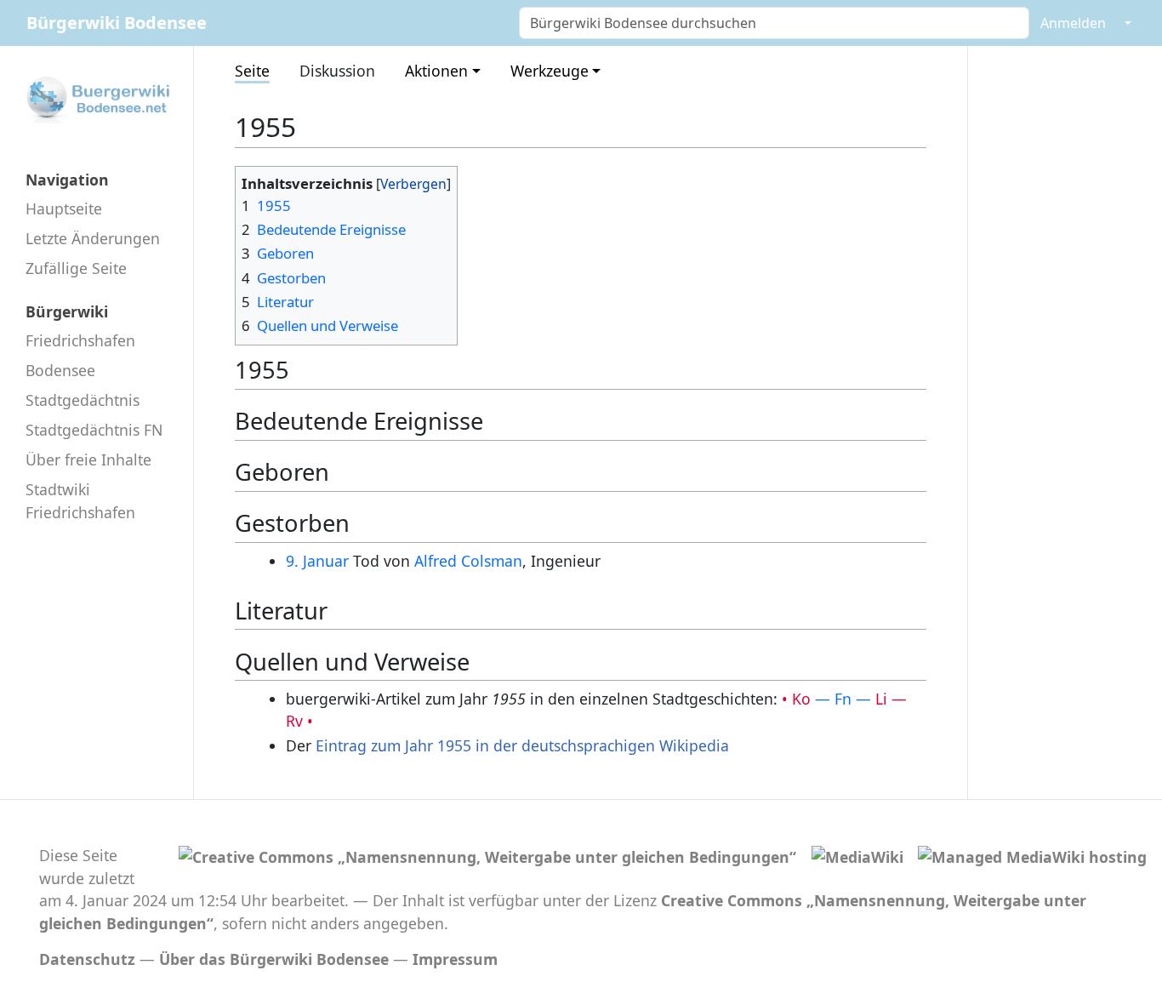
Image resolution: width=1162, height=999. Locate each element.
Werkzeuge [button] (549, 70)
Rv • (299, 721)
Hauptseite (64, 208)
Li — (891, 698)
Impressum (455, 959)
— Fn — (843, 698)
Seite (252, 70)
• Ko (796, 698)
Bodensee (60, 370)
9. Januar (317, 561)
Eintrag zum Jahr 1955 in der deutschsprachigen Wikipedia (522, 745)
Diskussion (337, 70)
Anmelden (1073, 23)
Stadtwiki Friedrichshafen (80, 500)
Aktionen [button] (436, 70)
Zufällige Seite (76, 268)
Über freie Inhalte (88, 459)
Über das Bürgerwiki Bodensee (274, 959)
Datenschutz (87, 959)
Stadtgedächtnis (83, 400)
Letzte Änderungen (93, 238)
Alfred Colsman (468, 561)
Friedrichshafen (80, 340)
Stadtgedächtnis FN (94, 430)
